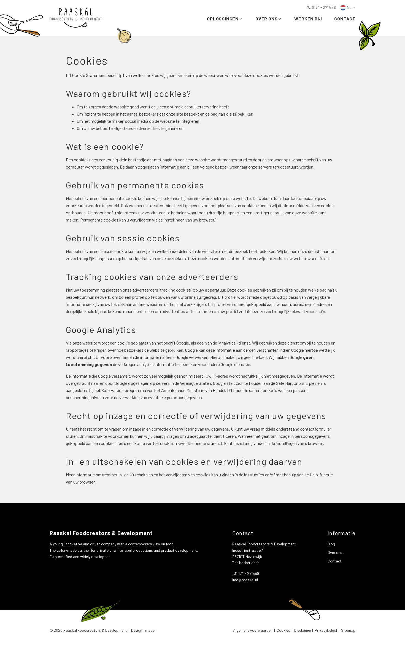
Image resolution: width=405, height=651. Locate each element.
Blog (331, 543)
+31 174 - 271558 (245, 573)
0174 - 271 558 (324, 7)
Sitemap (348, 630)
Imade (149, 630)
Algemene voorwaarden (252, 630)
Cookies (283, 630)
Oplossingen (223, 18)
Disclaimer (302, 630)
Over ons (266, 18)
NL (349, 7)
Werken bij (308, 18)
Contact (344, 18)
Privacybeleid (326, 630)
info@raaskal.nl (245, 579)
